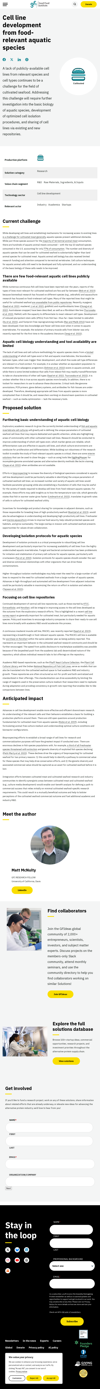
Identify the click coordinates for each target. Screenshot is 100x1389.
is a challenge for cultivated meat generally (24, 237)
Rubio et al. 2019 (67, 722)
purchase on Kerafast (17, 638)
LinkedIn (22, 890)
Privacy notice (21, 1371)
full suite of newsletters (71, 1312)
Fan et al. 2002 (23, 558)
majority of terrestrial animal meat (60, 240)
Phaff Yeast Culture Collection (64, 662)
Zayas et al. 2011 (11, 465)
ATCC (86, 603)
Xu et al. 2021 (10, 321)
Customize (16, 1378)
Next (8, 1188)
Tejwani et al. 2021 (12, 589)
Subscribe (72, 1321)
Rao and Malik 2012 (74, 321)
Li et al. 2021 (37, 306)
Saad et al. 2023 (11, 306)
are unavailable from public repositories (52, 302)
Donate (88, 4)
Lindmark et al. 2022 (58, 496)
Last (11, 1147)
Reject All (34, 1378)
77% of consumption (54, 248)
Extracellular (9, 607)
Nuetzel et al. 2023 (78, 512)
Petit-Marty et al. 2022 (14, 753)
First (12, 1134)
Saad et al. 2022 (56, 375)
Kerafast (25, 607)
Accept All (51, 1378)
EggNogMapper (79, 457)
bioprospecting (20, 473)
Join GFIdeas (60, 994)
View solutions (66, 1061)
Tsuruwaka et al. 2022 (75, 375)
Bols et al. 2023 (87, 290)
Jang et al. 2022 (73, 333)
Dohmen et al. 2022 (54, 367)
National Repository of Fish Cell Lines (52, 666)
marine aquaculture (17, 520)
